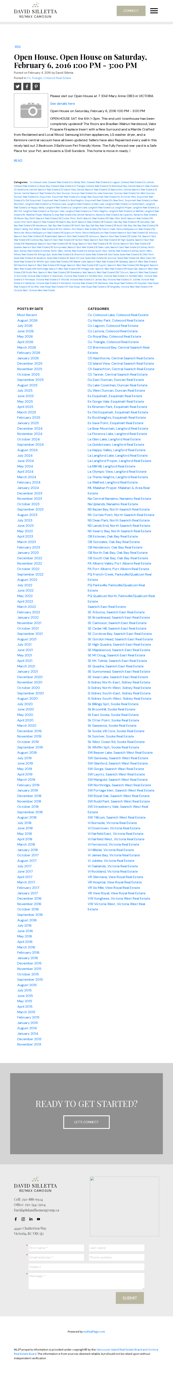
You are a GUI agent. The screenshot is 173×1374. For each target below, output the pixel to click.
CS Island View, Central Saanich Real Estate (83, 189)
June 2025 (25, 396)
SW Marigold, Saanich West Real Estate (118, 779)
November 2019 (29, 736)
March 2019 (26, 779)
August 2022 (27, 579)
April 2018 (24, 839)
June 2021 (25, 650)
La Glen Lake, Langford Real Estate (109, 203)
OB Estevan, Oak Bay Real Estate (118, 221)
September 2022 (30, 574)
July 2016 (24, 925)
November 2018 (29, 801)
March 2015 (26, 1012)
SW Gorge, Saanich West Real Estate (75, 265)
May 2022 (25, 596)
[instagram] (24, 1219)
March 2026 (26, 347)
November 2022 (29, 563)
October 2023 (28, 504)
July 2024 (25, 455)
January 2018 (27, 850)
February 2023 (28, 547)
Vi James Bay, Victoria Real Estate (110, 279)
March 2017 (26, 882)
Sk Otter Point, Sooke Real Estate (113, 720)
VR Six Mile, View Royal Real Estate (45, 286)
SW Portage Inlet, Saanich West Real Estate (99, 268)
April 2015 (24, 1006)
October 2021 (28, 628)
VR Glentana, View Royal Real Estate (113, 283)
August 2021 (26, 639)
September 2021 (30, 633)
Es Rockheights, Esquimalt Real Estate (88, 200)
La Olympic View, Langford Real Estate (67, 211)
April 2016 (24, 942)
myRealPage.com (94, 1331)
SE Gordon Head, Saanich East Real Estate (94, 239)
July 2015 (24, 990)
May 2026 (25, 336)
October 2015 (28, 974)
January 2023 (28, 552)
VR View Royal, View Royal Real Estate (85, 286)
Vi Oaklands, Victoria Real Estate (39, 283)
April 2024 (25, 471)
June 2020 (25, 709)
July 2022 (24, 585)
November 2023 (29, 498)
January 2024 (28, 488)
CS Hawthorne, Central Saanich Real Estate (36, 189)
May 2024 (25, 466)
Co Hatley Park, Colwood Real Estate (89, 182)
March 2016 (26, 947)
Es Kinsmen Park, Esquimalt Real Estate (117, 407)
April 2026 (25, 342)
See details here (62, 103)
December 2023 (29, 493)
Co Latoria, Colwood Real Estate (113, 331)
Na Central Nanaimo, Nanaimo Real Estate (95, 214)
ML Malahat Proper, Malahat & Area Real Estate (47, 214)
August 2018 (26, 817)
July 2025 (24, 390)
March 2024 (26, 477)
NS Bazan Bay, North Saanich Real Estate (35, 218)
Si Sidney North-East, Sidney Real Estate (119, 682)
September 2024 (30, 444)
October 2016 (28, 909)
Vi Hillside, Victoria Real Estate (74, 279)
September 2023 (30, 509)
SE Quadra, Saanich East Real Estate (116, 666)
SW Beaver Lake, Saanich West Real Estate (92, 261)
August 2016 (27, 920)
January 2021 (27, 671)
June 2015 (25, 996)
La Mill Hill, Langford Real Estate (111, 466)
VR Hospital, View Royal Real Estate (115, 882)
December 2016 (29, 898)
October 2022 (28, 569)
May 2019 (24, 769)
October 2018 (28, 806)
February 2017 (28, 887)
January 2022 (28, 617)
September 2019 (30, 747)
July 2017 (24, 866)
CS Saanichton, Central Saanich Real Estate (130, 189)
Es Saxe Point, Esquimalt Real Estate (129, 200)
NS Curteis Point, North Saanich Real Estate (82, 218)
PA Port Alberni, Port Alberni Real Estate (76, 229)
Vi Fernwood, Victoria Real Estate (39, 279)
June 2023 (25, 525)
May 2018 (24, 833)
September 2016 (30, 914)
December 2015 (29, 963)
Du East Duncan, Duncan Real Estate (73, 193)
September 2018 (30, 812)
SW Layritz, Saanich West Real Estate (115, 265)
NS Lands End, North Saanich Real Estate (119, 525)
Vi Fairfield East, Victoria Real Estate (105, 275)
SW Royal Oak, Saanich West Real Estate (119, 796)
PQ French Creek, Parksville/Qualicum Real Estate (124, 229)
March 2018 (26, 844)
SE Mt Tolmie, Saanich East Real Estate (126, 243)
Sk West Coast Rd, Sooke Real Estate (116, 742)
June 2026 (25, 331)
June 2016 (25, 931)
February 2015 (28, 1017)
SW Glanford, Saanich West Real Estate (34, 265)
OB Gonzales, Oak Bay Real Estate (114, 542)
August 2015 (27, 985)
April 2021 (24, 660)
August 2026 (27, 320)
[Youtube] (40, 1219)
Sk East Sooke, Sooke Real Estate (121, 254)
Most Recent (27, 315)
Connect (131, 10)
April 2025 (25, 407)
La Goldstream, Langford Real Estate (116, 444)
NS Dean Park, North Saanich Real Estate (127, 218)
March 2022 (26, 606)
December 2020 (30, 677)
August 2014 (27, 1028)
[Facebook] (17, 1219)
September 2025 (30, 379)
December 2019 (29, 731)
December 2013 (29, 1039)
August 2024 (27, 450)
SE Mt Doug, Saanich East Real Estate (85, 243)
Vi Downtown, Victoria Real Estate (67, 275)
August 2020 (27, 698)
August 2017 (27, 860)
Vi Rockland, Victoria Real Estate (75, 283)
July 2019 (24, 758)
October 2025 (28, 374)
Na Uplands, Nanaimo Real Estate (138, 214)
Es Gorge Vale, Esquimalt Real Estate (96, 196)
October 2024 (28, 439)
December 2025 (29, 363)
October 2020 (28, 688)
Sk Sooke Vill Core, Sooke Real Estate (85, 258)
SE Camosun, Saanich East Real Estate (106, 236)
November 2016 (29, 904)
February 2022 (28, 612)
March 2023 (26, 542)
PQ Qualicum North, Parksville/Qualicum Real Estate (89, 232)
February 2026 (28, 352)
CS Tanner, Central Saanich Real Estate (118, 374)
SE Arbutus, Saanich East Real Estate (116, 612)
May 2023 (25, 531)
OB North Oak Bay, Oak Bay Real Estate (91, 225)
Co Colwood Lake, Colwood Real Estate (49, 182)
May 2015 (24, 1001)
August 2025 (27, 385)
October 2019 (28, 742)
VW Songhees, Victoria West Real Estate (127, 286)
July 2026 (24, 325)
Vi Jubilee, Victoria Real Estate (111, 860)
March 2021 (26, 666)
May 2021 (24, 655)
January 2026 (28, 358)
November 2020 (29, 682)
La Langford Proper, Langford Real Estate (133, 207)
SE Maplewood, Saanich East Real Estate (43, 243)
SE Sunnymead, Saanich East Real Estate (72, 247)
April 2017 (24, 877)
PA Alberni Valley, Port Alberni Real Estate (119, 563)
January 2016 (27, 958)
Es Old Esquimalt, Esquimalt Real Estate (44, 200)
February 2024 (29, 482)
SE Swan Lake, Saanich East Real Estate (116, 247)
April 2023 (25, 536)
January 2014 (27, 1033)
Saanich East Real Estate (131, 232)
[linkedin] (32, 1219)
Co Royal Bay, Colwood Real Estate (54, 186)
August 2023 (27, 515)
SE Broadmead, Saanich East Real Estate (63, 236)
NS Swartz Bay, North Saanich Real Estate (77, 221)
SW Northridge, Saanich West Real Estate (54, 268)
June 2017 (25, 871)
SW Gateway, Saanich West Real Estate (135, 261)
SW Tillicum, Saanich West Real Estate (136, 272)
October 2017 (28, 855)
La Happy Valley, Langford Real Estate (47, 207)
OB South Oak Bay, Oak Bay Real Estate (133, 225)
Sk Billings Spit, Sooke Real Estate (52, 254)
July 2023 (24, 520)
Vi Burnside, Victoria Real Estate (31, 275)
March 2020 (26, 725)
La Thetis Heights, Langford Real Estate (110, 211)
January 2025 (28, 423)
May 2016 (24, 936)
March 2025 (26, 412)
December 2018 (29, 796)
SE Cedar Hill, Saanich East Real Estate (117, 628)
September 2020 (30, 693)
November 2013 (29, 1044)
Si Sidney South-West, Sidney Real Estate (119, 698)
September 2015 (30, 979)
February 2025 (28, 417)
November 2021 (29, 623)
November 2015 (29, 969)
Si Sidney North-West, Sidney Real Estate (62, 250)
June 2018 (25, 828)
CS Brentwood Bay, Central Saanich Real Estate (133, 186)
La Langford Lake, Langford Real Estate (90, 207)
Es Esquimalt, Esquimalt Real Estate (56, 196)
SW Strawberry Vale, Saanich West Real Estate (91, 272)
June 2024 (25, 461)
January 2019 (27, 790)
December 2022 (29, 558)
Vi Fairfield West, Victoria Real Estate (116, 839)
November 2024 (29, 434)
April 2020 (25, 720)
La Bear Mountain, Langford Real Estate (118, 428)
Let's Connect (86, 1122)
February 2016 (28, 952)
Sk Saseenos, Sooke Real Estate (49, 258)
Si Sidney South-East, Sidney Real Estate (106, 250)
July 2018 (24, 823)
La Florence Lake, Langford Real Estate (69, 203)
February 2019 (28, 785)
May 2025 (25, 401)
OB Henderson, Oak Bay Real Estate (51, 225)
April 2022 (25, 601)
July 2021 (24, 644)
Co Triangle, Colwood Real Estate (49, 78)
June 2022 (25, 590)
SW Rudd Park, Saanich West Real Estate (43, 272)
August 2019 (27, 752)
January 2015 (27, 1023)
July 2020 (25, 704)
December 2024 (30, 428)
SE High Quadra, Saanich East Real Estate (119, 644)
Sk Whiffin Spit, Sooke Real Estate (51, 261)
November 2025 (29, 369)
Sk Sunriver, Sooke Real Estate (120, 258)
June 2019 (25, 763)
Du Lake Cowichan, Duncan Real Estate (115, 193)
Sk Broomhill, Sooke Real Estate (88, 254)
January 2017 (27, 893)
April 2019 (24, 774)
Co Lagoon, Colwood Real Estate (125, 182)
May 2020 (25, 715)
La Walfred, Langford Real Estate (113, 482)
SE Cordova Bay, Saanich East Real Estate (49, 239)
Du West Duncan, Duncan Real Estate (116, 390)
